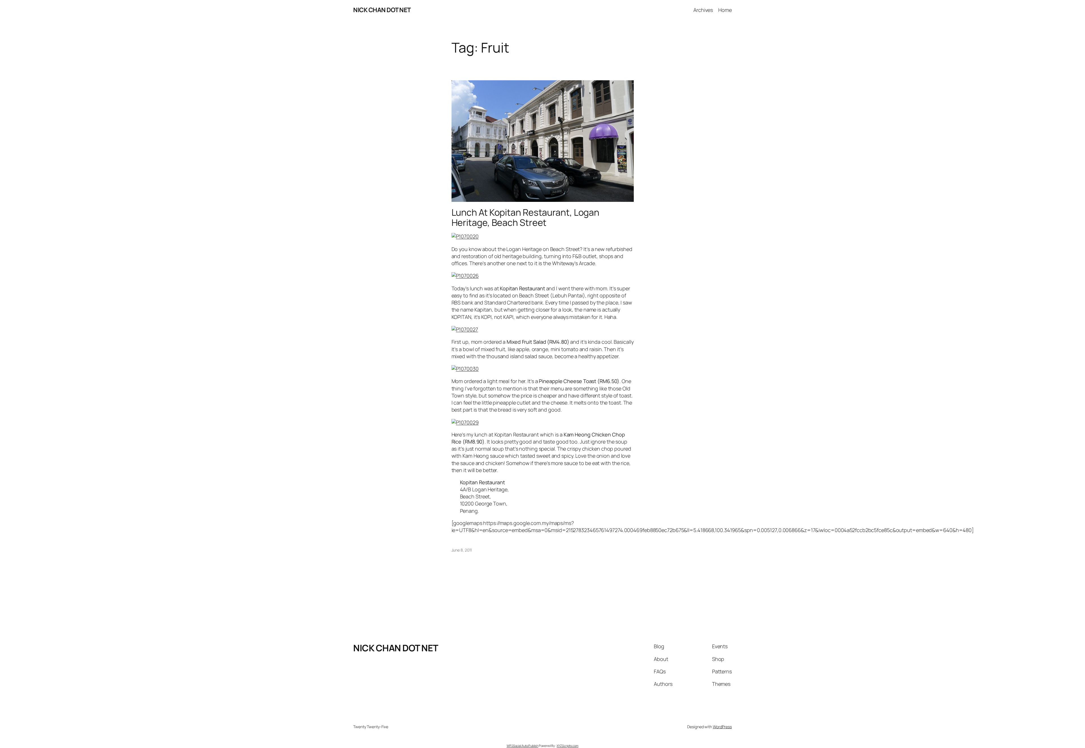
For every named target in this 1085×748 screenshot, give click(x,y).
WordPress (722, 726)
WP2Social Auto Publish (522, 745)
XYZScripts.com (567, 745)
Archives (703, 10)
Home (725, 10)
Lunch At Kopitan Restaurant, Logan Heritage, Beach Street (526, 217)
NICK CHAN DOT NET (382, 10)
